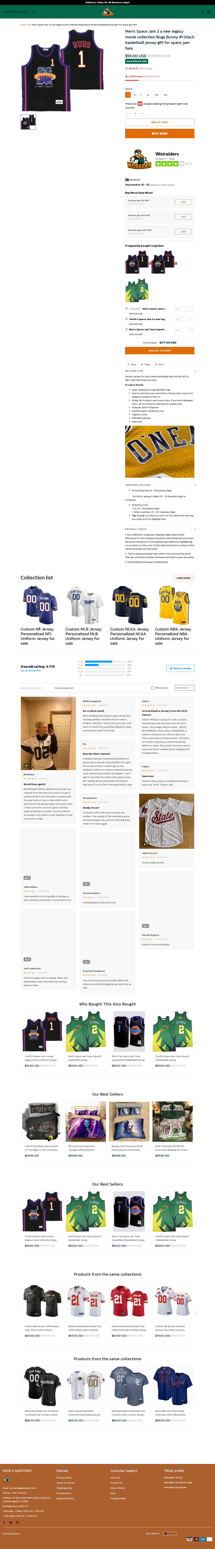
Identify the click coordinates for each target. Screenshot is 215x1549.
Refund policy (63, 1493)
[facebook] (5, 1522)
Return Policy (117, 1488)
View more (184, 578)
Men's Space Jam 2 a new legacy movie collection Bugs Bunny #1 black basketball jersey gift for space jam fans (154, 309)
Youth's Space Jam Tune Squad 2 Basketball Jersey (171, 1058)
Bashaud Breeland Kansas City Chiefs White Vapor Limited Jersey (84, 1328)
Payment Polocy (65, 1498)
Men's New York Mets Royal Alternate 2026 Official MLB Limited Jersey (170, 1413)
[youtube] (11, 1522)
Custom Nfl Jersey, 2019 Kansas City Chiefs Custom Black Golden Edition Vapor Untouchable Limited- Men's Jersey (41, 1328)
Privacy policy (63, 1477)
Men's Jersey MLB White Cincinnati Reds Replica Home (84, 1413)
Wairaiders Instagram (175, 1487)
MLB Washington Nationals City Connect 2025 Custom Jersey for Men (128, 1413)
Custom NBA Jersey (14, 11)
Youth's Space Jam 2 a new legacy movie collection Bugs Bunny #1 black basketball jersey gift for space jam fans (147, 319)
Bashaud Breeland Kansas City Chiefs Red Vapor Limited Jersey (129, 1328)
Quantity (130, 107)
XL (148, 94)
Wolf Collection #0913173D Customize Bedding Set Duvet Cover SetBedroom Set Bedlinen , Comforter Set (172, 1148)
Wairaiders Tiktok (173, 1477)
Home (23, 24)
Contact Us (116, 1483)
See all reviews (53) (31, 670)
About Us (115, 1477)
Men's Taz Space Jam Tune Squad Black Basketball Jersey (128, 1058)
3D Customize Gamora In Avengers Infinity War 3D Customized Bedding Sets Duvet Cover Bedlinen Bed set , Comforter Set (85, 1148)
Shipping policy (64, 1488)
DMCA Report (153, 1533)
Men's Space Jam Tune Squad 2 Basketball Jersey (147, 329)
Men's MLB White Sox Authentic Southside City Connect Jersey (41, 1413)
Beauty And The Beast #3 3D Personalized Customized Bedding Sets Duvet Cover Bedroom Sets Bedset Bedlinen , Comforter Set (129, 1148)
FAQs (113, 1493)
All (29, 24)
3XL (165, 94)
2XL (156, 94)
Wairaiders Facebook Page (178, 1482)
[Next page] (196, 1043)
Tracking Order (118, 1498)
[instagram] (18, 1522)
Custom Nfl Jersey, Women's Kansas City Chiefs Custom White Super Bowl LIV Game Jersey (170, 1328)
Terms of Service (65, 1483)
